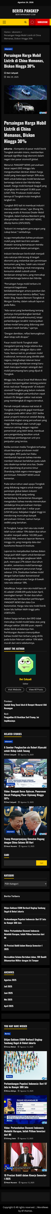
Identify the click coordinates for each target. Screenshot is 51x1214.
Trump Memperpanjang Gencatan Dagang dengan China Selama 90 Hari (24, 840)
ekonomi (8, 49)
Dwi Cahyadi (12, 73)
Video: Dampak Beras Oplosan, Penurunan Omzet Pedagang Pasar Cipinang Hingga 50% (25, 795)
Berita (7, 1034)
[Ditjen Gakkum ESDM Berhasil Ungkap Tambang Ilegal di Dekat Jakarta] (25, 1034)
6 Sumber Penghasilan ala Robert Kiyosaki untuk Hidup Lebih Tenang (25, 749)
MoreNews (42, 1207)
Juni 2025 (8, 993)
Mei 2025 (8, 999)
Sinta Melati (11, 1047)
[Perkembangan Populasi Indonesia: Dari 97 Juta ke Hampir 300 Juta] (25, 1065)
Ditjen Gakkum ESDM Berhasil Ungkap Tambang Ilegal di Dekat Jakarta (23, 1041)
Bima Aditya (11, 1091)
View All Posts (36, 689)
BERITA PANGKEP (25, 11)
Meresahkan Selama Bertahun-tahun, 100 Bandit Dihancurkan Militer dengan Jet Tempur (25, 958)
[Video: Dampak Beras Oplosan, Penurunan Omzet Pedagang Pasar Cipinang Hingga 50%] (25, 773)
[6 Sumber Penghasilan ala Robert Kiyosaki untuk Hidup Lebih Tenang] (25, 742)
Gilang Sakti (11, 1138)
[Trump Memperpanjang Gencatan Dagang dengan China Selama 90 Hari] (25, 820)
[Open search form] (25, 22)
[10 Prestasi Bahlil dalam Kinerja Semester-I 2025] (25, 1157)
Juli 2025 (8, 986)
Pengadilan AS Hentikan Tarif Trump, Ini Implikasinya (21, 717)
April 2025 (8, 1006)
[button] (4, 22)
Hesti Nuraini (11, 846)
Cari (6, 855)
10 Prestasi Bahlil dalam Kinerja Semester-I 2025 (25, 1176)
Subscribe (43, 22)
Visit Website (14, 689)
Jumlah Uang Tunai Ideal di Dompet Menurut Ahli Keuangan (25, 705)
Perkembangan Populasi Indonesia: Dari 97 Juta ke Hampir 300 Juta (25, 1085)
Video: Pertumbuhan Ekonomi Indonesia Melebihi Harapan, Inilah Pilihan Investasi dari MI (24, 934)
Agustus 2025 (10, 980)
